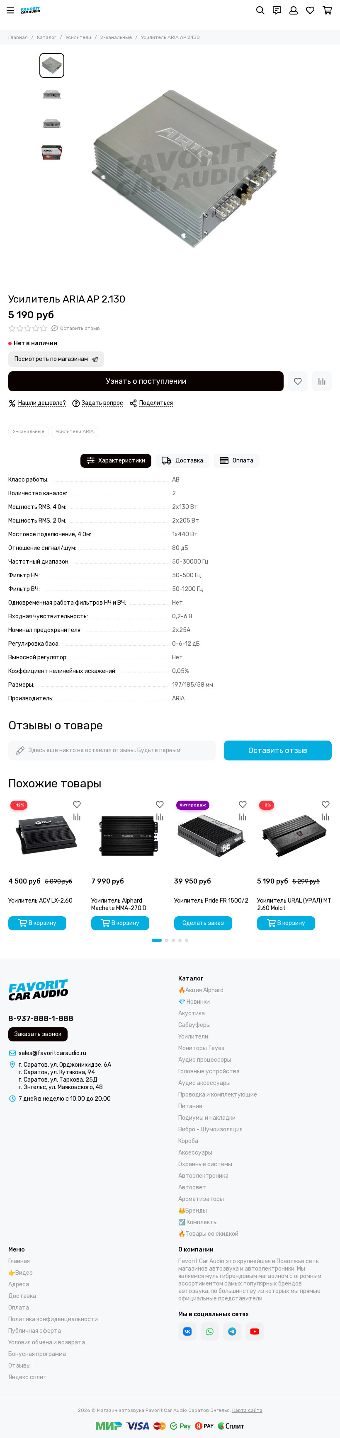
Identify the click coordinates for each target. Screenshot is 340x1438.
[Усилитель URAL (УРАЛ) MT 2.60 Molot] (294, 836)
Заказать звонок (38, 1034)
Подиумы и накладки (207, 1117)
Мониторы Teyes (201, 1048)
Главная (18, 37)
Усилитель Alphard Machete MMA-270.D (118, 904)
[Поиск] (260, 10)
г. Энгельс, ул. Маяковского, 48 (61, 1087)
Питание (190, 1106)
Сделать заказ (203, 923)
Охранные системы (205, 1164)
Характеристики (121, 460)
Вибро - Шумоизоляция (210, 1129)
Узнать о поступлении (146, 381)
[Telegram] (232, 1331)
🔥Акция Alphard (200, 990)
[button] (72, 169)
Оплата (243, 460)
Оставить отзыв (277, 750)
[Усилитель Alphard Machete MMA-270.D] (128, 836)
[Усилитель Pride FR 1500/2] (211, 836)
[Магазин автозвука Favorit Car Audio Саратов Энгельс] (30, 10)
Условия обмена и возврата (46, 1342)
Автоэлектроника (203, 1175)
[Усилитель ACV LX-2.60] (45, 836)
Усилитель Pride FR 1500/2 (211, 900)
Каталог (46, 37)
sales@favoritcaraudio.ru (52, 1053)
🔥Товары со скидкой (208, 1233)
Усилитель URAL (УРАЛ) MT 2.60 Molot (294, 904)
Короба (188, 1141)
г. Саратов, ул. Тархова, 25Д (58, 1079)
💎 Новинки (194, 1001)
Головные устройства (209, 1071)
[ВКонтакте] (187, 1331)
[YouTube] (254, 1331)
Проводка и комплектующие (217, 1094)
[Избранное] (298, 381)
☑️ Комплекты (198, 1222)
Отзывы (19, 1365)
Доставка (189, 460)
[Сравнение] (322, 381)
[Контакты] (277, 10)
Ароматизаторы (201, 1199)
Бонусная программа (37, 1354)
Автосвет (192, 1187)
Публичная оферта (34, 1330)
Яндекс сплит (27, 1377)
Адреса (18, 1284)
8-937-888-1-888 (40, 1018)
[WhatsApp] (210, 1331)
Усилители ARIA (75, 431)
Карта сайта (247, 1410)
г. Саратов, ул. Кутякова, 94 (57, 1072)
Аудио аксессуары (204, 1083)
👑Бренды (192, 1210)
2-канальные (116, 37)
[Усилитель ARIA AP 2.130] (184, 169)
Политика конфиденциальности (53, 1319)
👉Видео (20, 1272)
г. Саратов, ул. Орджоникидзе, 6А (65, 1064)
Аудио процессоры (204, 1059)
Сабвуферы (194, 1025)
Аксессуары (195, 1152)
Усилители (78, 37)
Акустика (191, 1013)
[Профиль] (293, 10)
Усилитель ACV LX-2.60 (40, 900)
